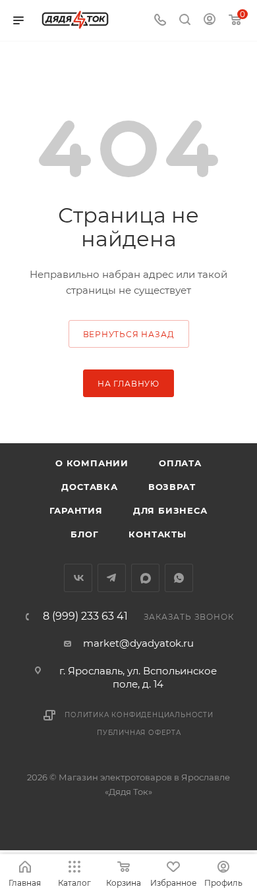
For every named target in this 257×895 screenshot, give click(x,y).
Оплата (180, 463)
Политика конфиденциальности (139, 715)
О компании (91, 463)
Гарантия (75, 510)
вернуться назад (129, 334)
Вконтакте (78, 578)
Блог (84, 534)
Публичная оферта (139, 732)
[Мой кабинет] (209, 20)
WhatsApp (179, 578)
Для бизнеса (170, 510)
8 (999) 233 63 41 (85, 616)
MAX (145, 578)
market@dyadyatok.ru (138, 643)
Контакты (157, 534)
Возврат (172, 486)
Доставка (89, 486)
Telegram (112, 578)
